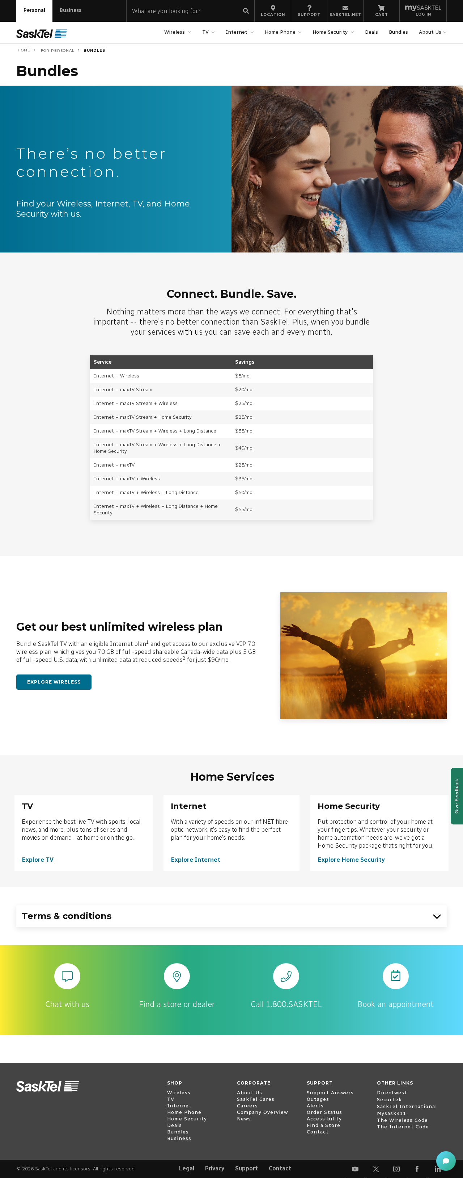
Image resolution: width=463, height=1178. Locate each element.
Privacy (214, 1168)
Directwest (392, 1093)
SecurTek (389, 1099)
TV (205, 32)
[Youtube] (355, 1169)
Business (70, 10)
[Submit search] (246, 11)
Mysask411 (391, 1113)
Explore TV (38, 859)
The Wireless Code (402, 1120)
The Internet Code (403, 1127)
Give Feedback (457, 796)
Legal (186, 1168)
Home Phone (280, 32)
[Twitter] (376, 1169)
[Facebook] (417, 1169)
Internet (236, 32)
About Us (430, 32)
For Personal (57, 51)
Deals (371, 32)
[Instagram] (396, 1169)
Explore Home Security (351, 859)
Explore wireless (54, 682)
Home (23, 50)
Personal (34, 10)
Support (246, 1168)
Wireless (174, 32)
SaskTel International (407, 1106)
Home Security (330, 32)
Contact (280, 1168)
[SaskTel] (41, 33)
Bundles (398, 32)
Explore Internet (195, 859)
